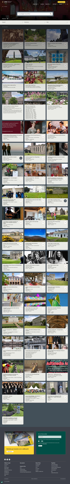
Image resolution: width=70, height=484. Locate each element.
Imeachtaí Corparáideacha (23, 470)
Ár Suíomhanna (6, 464)
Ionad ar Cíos (47, 4)
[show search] (67, 2)
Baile (3, 6)
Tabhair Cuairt (35, 4)
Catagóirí (3, 22)
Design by (6, 481)
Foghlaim (60, 4)
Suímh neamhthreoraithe (54, 464)
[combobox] (33, 13)
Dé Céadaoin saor (6, 471)
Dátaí (48, 22)
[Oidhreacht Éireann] (6, 1)
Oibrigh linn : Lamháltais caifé (39, 471)
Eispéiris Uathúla (6, 468)
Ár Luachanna (37, 468)
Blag (51, 471)
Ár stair (36, 467)
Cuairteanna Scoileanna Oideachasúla (56, 467)
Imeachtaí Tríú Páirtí (22, 469)
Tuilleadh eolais (9, 451)
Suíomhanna (26, 22)
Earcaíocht (42, 4)
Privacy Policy (45, 443)
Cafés (5, 475)
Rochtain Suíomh (6, 467)
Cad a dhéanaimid (38, 464)
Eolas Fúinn (54, 4)
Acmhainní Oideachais (54, 468)
